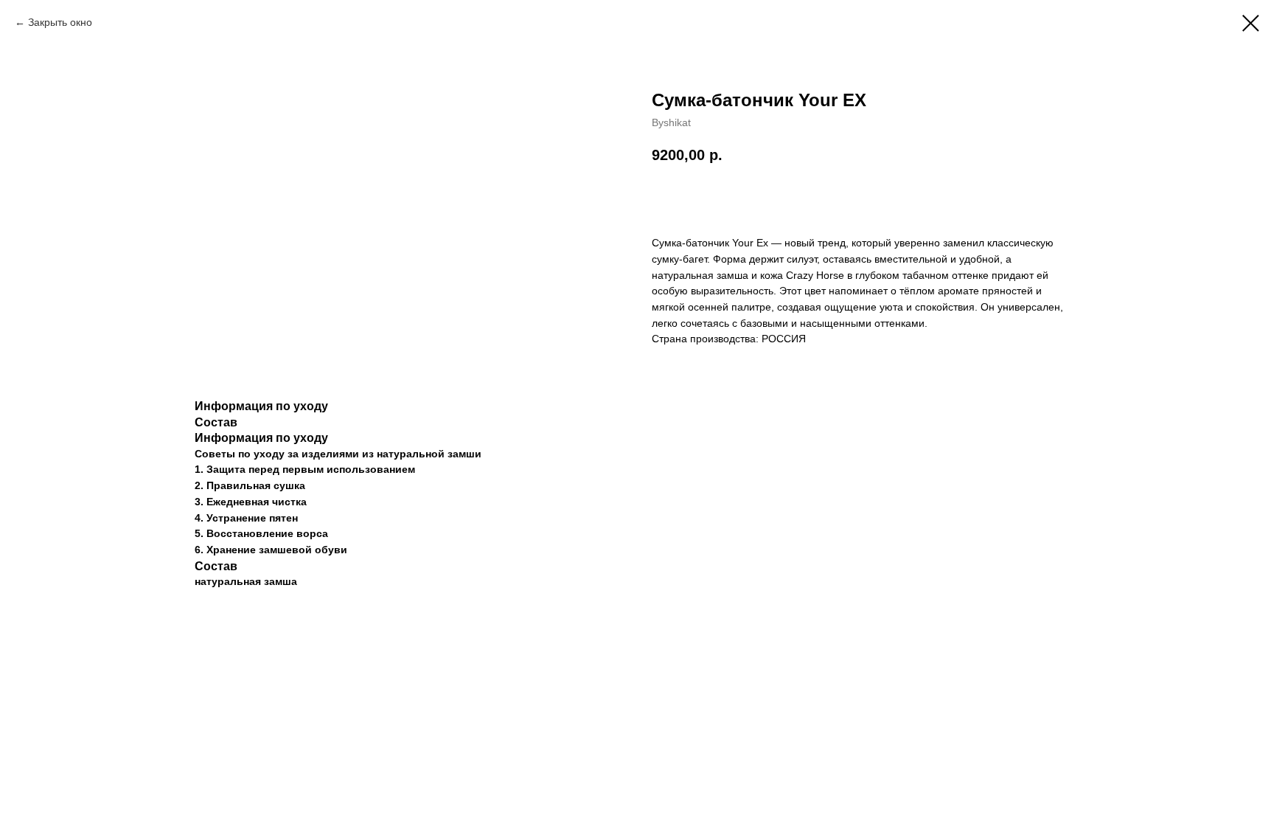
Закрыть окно (60, 22)
